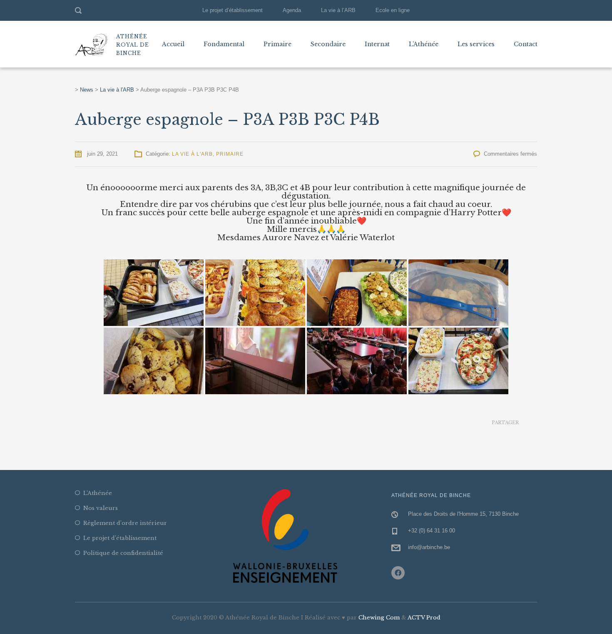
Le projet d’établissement (232, 10)
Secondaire (328, 44)
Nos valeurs (100, 508)
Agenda (292, 10)
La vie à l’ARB (338, 10)
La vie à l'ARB (192, 154)
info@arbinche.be (429, 547)
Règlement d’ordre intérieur (125, 523)
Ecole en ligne (393, 10)
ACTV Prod (424, 617)
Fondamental (224, 44)
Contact (525, 44)
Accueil (173, 44)
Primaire (277, 44)
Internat (377, 44)
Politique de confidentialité (123, 553)
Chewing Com (379, 617)
